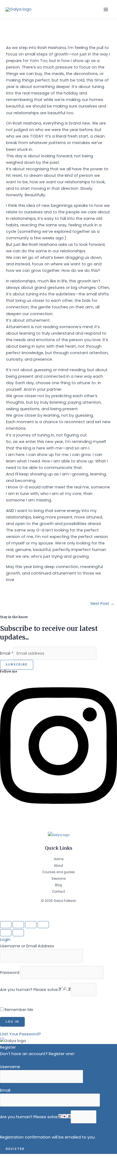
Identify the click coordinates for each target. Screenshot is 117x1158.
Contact (58, 891)
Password (9, 972)
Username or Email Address (27, 946)
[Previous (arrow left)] (5, 932)
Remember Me (18, 1009)
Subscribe (16, 664)
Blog (58, 885)
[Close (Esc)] (5, 924)
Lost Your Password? (20, 1034)
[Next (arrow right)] (18, 932)
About (58, 865)
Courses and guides (58, 872)
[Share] (18, 924)
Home (58, 859)
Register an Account (20, 1060)
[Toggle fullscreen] (30, 924)
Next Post (102, 603)
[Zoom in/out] (43, 924)
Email (6, 653)
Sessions (58, 878)
